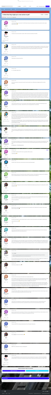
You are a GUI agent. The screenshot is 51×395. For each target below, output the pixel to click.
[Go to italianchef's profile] (6, 114)
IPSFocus (32, 393)
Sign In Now (37, 370)
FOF (6, 232)
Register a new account (14, 370)
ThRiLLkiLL (6, 304)
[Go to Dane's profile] (6, 70)
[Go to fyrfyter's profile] (6, 129)
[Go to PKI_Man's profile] (6, 23)
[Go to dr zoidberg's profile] (6, 196)
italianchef (6, 116)
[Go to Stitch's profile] (6, 184)
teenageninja (6, 36)
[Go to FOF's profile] (6, 230)
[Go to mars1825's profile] (6, 174)
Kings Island (14, 17)
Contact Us (3, 393)
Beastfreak (6, 279)
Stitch (6, 187)
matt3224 (6, 106)
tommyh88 (6, 243)
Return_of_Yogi (6, 293)
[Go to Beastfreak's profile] (6, 82)
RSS (9, 393)
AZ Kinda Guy (6, 255)
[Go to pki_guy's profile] (6, 46)
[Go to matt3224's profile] (6, 103)
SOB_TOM (6, 314)
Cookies (6, 393)
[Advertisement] (25, 387)
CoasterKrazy (6, 95)
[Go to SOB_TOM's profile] (6, 312)
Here (15, 334)
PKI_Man (5, 17)
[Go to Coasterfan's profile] (6, 58)
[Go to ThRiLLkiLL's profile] (6, 301)
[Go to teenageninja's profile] (6, 33)
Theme (29, 393)
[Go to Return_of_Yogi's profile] (6, 291)
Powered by (45, 393)
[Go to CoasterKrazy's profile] (6, 92)
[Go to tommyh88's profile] (6, 240)
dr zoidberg (6, 199)
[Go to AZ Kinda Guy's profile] (6, 252)
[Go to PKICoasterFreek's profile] (6, 141)
